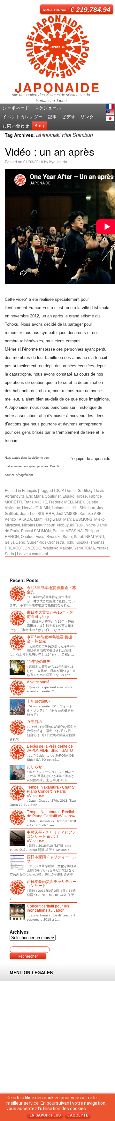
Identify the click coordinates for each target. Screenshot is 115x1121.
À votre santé (38, 682)
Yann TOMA (84, 547)
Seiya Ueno (15, 542)
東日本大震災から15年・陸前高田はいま (50, 615)
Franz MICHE (35, 501)
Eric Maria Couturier (43, 496)
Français (29, 490)
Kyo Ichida (58, 161)
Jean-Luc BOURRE (37, 513)
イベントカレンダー (23, 116)
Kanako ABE (91, 513)
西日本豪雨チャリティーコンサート (52, 859)
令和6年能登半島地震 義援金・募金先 (49, 639)
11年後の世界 (38, 662)
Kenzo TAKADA (18, 519)
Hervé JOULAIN (36, 507)
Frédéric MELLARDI (66, 501)
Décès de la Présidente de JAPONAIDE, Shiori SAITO (50, 748)
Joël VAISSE (67, 513)
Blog (39, 125)
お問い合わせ (16, 125)
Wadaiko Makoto (57, 547)
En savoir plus (45, 1115)
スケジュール (47, 107)
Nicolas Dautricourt (38, 524)
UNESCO (33, 547)
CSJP (58, 490)
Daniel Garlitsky (78, 490)
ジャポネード (16, 107)
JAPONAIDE (58, 85)
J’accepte (77, 1115)
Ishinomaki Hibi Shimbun (73, 507)
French (110, 106)
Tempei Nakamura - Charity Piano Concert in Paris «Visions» (50, 791)
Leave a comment (32, 553)
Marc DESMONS (77, 519)
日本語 (110, 118)
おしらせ (34, 767)
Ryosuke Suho (59, 536)
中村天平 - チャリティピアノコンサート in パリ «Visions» (51, 836)
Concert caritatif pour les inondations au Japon (48, 908)
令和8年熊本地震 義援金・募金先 (51, 590)
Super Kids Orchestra (45, 542)
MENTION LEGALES (31, 972)
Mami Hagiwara (47, 519)
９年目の (34, 722)
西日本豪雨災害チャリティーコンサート (52, 884)
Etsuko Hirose (75, 496)
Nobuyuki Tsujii (70, 524)
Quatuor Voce (32, 536)
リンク (87, 116)
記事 (52, 116)
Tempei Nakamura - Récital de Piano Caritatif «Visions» (51, 814)
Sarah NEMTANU (89, 536)
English (110, 112)
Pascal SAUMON (36, 530)
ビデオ (68, 116)
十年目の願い (38, 701)
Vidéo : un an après (49, 151)
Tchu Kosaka (77, 542)
